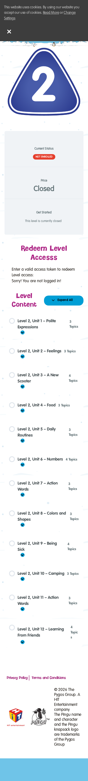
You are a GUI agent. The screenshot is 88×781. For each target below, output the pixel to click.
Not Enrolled (44, 157)
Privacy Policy (17, 678)
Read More (51, 12)
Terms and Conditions (49, 678)
